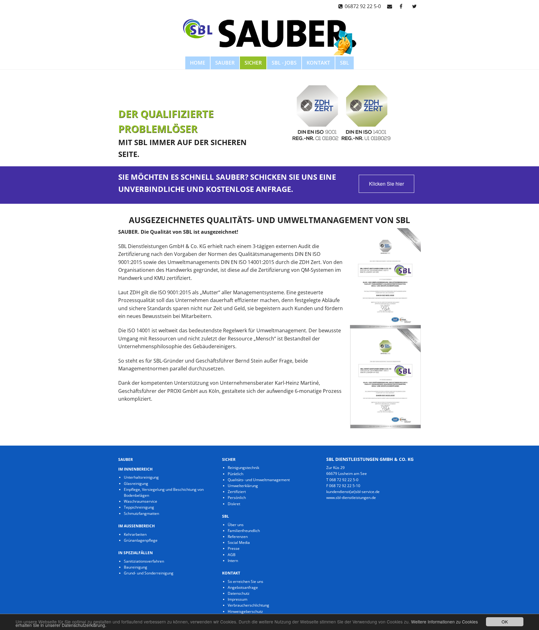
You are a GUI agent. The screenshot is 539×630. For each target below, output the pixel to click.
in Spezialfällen (135, 552)
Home (197, 62)
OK (505, 621)
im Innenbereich (135, 469)
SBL (344, 62)
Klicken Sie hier (386, 183)
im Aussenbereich (136, 526)
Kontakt (318, 62)
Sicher (253, 62)
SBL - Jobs (284, 62)
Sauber (225, 62)
